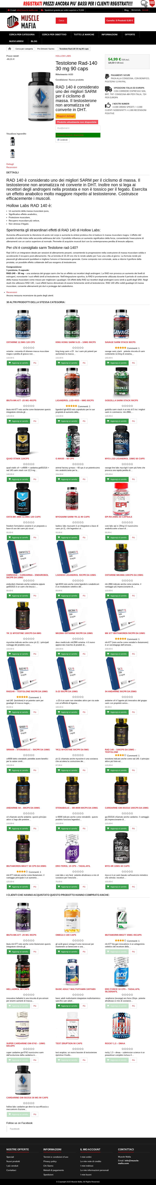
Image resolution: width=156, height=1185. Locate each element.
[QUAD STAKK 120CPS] (28, 440)
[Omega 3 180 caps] (78, 917)
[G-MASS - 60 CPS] (78, 440)
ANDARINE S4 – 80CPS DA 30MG (23, 808)
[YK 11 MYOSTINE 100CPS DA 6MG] (28, 615)
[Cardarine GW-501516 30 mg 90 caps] (28, 1079)
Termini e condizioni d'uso (55, 1157)
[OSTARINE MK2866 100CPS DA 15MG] (127, 557)
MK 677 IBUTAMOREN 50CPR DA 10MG (125, 633)
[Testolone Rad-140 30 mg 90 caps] (28, 141)
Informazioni (109, 34)
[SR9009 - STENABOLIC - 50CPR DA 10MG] (28, 731)
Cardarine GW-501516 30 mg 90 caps (27, 1097)
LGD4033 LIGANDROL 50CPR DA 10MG (76, 575)
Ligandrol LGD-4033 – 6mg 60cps (75, 400)
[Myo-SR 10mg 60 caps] (127, 848)
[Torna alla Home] (9, 49)
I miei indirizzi (86, 1166)
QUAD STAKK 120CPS (17, 458)
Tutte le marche (84, 34)
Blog (126, 10)
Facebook (15, 1129)
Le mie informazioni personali (94, 1170)
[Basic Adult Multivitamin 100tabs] (78, 971)
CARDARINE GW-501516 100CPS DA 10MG (127, 808)
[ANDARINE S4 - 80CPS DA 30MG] (28, 790)
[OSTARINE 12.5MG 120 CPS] (28, 324)
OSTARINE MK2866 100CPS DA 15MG (124, 575)
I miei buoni (85, 1174)
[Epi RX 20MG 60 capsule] (127, 499)
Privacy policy (50, 1161)
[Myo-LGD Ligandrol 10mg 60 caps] (127, 440)
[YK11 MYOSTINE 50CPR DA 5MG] (78, 731)
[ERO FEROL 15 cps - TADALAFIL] (78, 848)
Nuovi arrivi (16, 41)
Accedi (145, 10)
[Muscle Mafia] (28, 22)
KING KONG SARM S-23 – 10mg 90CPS (76, 342)
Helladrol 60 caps (17, 989)
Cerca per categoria (22, 34)
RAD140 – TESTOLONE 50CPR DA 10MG (27, 691)
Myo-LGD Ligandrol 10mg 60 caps (125, 458)
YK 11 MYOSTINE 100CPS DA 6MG (23, 633)
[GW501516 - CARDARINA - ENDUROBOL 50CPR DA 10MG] (28, 557)
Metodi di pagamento (53, 1170)
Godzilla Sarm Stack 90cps (121, 400)
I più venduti (12, 1166)
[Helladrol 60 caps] (28, 971)
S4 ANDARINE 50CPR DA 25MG (121, 691)
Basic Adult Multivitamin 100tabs (76, 989)
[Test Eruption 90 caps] (78, 1025)
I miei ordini (85, 1157)
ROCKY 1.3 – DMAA (115, 1043)
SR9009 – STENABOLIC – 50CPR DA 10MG (28, 749)
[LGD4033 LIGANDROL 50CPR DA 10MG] (78, 557)
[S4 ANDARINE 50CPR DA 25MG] (127, 673)
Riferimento (62, 74)
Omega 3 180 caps (66, 935)
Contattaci (11, 1170)
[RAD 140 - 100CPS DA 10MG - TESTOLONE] (127, 731)
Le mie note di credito (90, 1161)
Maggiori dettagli (65, 116)
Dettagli (10, 164)
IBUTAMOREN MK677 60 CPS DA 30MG (26, 866)
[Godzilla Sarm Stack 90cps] (127, 382)
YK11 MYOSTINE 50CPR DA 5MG (72, 749)
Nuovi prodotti (13, 1161)
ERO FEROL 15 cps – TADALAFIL (73, 866)
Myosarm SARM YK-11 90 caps (73, 517)
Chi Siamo (48, 1166)
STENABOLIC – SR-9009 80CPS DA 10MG (77, 808)
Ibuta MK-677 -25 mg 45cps (21, 400)
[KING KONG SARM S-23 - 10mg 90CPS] (78, 324)
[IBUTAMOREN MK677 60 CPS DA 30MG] (28, 848)
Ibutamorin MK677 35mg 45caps (123, 935)
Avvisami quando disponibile (70, 135)
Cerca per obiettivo (54, 34)
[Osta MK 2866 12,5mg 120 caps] (28, 499)
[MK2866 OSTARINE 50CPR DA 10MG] (78, 615)
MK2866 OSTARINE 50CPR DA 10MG (74, 633)
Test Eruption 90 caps (69, 1043)
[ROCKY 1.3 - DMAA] (127, 1025)
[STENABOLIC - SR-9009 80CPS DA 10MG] (78, 790)
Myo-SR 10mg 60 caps (117, 866)
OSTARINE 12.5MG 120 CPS (20, 342)
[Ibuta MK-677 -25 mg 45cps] (28, 382)
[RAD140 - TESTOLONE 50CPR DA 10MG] (28, 673)
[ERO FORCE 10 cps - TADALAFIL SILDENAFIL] (127, 971)
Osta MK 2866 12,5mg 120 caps (23, 517)
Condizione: (62, 80)
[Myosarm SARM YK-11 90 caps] (78, 499)
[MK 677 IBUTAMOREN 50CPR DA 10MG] (127, 615)
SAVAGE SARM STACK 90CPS (120, 342)
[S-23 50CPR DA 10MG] (78, 673)
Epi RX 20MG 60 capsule (118, 517)
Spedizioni (48, 1174)
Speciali (10, 1157)
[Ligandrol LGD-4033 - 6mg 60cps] (78, 382)
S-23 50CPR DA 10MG (67, 691)
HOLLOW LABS (63, 56)
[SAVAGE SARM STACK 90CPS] (127, 324)
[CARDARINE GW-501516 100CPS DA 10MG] (127, 790)
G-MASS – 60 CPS (65, 458)
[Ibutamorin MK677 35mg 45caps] (127, 917)
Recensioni (11, 167)
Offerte (130, 34)
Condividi (63, 140)
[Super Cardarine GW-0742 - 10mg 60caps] (28, 1025)
